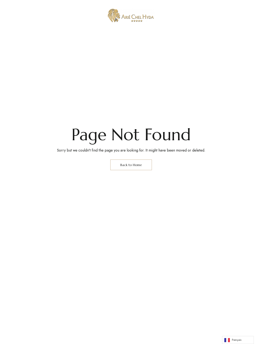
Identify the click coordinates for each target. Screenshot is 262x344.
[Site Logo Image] (131, 15)
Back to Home (131, 165)
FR (216, 14)
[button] (238, 14)
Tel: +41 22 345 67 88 (184, 14)
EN (209, 14)
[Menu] (15, 14)
